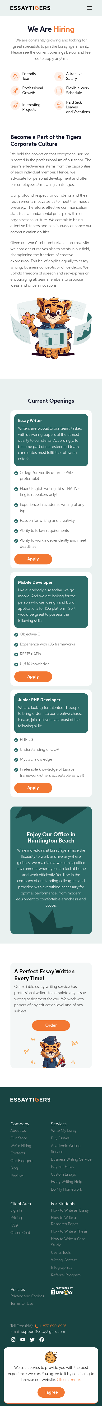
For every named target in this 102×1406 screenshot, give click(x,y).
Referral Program (66, 1275)
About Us (18, 1131)
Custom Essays (63, 1175)
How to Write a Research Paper (64, 1221)
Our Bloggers (21, 1161)
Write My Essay (64, 1131)
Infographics (61, 1268)
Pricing (16, 1218)
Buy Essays (60, 1138)
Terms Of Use (21, 1304)
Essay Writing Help (66, 1182)
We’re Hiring (20, 1146)
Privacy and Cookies (27, 1296)
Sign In (16, 1211)
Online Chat (20, 1233)
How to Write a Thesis (69, 1231)
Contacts (17, 1153)
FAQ (14, 1226)
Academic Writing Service (66, 1149)
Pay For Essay (62, 1167)
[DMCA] (62, 1291)
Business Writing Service (71, 1160)
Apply (33, 559)
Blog (14, 1168)
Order (51, 1025)
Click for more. (69, 1380)
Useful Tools (61, 1253)
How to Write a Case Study (68, 1242)
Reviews (17, 1176)
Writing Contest (64, 1260)
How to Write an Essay (70, 1211)
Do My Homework (66, 1190)
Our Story (18, 1138)
